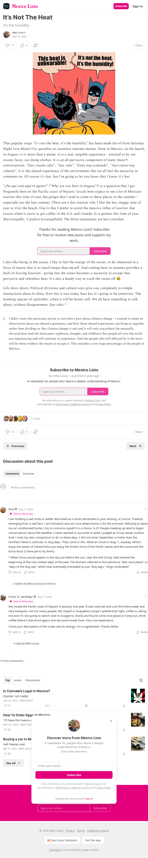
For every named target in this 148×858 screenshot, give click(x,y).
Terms (81, 830)
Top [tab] (7, 680)
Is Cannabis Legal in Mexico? (26, 691)
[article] (74, 698)
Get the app (93, 840)
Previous (18, 446)
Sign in (138, 6)
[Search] (141, 680)
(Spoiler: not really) (15, 696)
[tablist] (19, 473)
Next (132, 446)
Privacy (70, 830)
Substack (55, 850)
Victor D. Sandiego (20, 596)
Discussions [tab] (32, 680)
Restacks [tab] (28, 473)
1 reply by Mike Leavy (26, 643)
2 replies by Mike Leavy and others (34, 583)
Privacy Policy (103, 787)
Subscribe (121, 6)
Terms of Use (92, 783)
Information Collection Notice (73, 787)
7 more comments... (12, 661)
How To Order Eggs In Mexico (26, 715)
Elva (11, 509)
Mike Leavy (18, 32)
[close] (111, 721)
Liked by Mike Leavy (23, 513)
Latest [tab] (18, 680)
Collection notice (98, 830)
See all (11, 763)
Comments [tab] (12, 473)
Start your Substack (64, 840)
